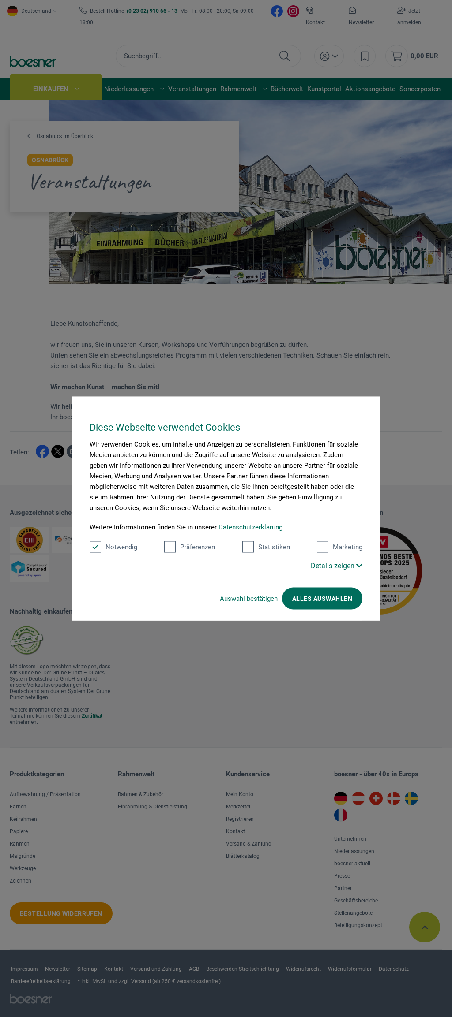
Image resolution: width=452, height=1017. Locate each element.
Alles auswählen (322, 598)
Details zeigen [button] (333, 565)
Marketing (347, 547)
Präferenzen (197, 547)
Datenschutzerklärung (250, 527)
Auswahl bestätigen (249, 598)
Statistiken (274, 547)
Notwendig (121, 547)
